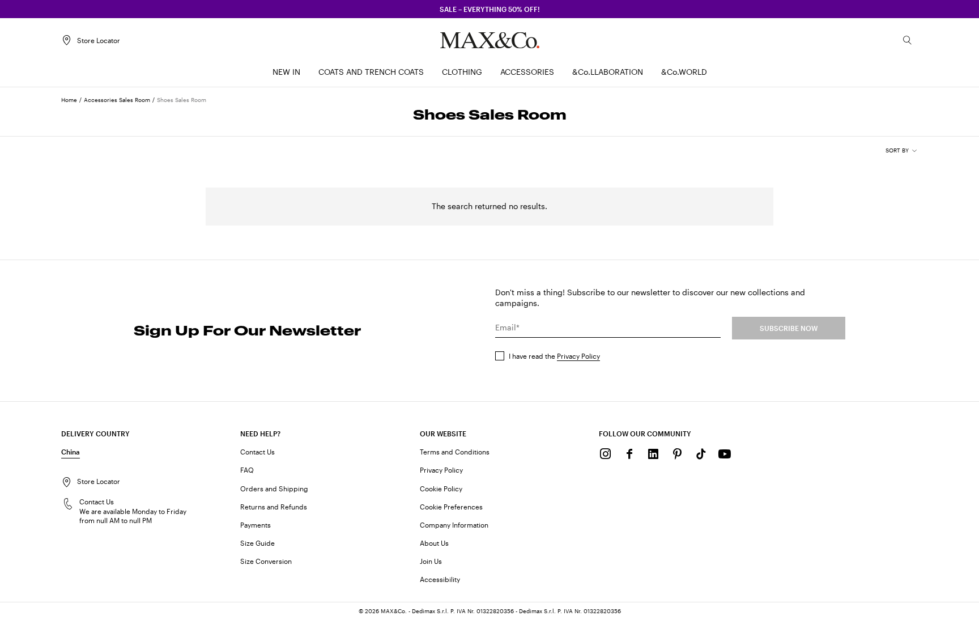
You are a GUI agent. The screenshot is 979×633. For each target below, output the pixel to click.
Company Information (454, 525)
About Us (434, 543)
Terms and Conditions (455, 452)
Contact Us (257, 452)
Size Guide (257, 543)
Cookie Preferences (451, 507)
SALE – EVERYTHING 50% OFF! (490, 9)
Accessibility (440, 579)
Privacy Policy (578, 356)
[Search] (907, 40)
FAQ (247, 470)
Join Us (431, 561)
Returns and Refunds (273, 507)
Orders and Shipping (274, 488)
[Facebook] (629, 454)
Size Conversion (266, 561)
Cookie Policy (441, 488)
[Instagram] (605, 454)
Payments (255, 525)
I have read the (554, 356)
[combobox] (902, 151)
